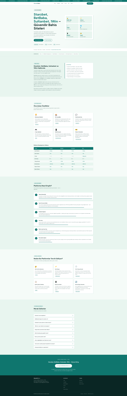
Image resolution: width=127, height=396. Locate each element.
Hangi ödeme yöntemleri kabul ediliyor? (54, 329)
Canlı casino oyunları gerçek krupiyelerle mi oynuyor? (54, 343)
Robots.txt (81, 382)
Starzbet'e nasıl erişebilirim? (54, 315)
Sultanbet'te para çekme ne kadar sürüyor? (54, 322)
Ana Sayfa (35, 49)
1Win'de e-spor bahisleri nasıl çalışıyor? (54, 326)
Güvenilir (37, 3)
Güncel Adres (66, 389)
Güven (66, 3)
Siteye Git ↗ (90, 3)
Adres (72, 3)
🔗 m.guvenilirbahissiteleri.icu (63, 365)
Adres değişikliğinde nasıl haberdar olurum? (54, 340)
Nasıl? (62, 3)
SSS (68, 3)
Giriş (55, 3)
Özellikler (58, 3)
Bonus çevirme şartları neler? (54, 336)
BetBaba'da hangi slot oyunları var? (54, 319)
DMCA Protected (90, 393)
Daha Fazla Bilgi (48, 40)
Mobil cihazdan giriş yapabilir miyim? (54, 333)
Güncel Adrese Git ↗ (38, 40)
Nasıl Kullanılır (48, 49)
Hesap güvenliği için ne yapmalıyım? (54, 347)
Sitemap (80, 380)
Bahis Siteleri (40, 49)
